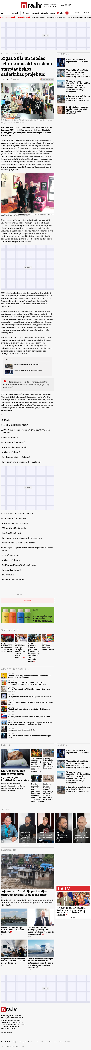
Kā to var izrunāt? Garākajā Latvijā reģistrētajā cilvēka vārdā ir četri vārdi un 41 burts (48, 791)
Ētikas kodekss (53, 1042)
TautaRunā (35, 13)
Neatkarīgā (15, 13)
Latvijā (7, 53)
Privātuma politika (22, 1042)
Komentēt (28, 600)
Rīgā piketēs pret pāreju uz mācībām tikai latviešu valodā (29, 710)
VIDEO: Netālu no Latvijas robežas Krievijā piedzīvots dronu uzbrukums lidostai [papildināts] (30, 723)
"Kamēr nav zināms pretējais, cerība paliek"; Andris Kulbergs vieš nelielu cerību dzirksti (41, 930)
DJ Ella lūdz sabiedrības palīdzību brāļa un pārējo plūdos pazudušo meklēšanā (77, 110)
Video (5, 809)
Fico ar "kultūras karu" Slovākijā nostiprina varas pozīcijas (29, 690)
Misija (14, 1042)
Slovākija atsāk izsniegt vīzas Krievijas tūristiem (29, 716)
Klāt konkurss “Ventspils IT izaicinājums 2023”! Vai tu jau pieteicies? (7, 648)
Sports (52, 13)
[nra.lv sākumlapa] (31, 5)
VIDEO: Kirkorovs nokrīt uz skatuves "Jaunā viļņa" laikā (29, 737)
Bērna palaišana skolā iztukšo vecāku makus (48, 647)
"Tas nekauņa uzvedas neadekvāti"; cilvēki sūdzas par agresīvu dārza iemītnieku (36, 765)
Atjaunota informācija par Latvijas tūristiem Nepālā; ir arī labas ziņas (78, 98)
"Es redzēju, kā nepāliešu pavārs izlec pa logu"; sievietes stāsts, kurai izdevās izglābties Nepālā (78, 73)
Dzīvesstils (25, 13)
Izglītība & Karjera (17, 53)
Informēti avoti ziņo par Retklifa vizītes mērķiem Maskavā (12, 929)
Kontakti (67, 1042)
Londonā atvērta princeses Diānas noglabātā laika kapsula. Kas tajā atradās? (29, 677)
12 (24, 657)
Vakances (61, 1042)
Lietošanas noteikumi (34, 1042)
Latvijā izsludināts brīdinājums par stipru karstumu (30, 696)
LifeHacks (44, 13)
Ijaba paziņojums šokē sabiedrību (21, 730)
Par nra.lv (3, 1042)
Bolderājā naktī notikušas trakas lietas (26, 364)
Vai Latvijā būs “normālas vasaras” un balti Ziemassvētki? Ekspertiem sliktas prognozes (27, 683)
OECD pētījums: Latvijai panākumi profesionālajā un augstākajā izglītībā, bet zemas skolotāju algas (34, 652)
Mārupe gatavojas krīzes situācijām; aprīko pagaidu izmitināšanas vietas (15, 775)
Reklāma (9, 1042)
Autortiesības (44, 1042)
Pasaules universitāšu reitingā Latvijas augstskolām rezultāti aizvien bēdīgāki (20, 650)
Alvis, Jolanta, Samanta (51, 6)
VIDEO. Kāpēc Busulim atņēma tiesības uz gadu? (29, 370)
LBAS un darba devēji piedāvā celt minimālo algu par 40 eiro (30, 703)
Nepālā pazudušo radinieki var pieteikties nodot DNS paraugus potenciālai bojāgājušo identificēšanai (37, 792)
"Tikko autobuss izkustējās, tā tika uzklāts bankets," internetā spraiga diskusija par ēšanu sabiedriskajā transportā (78, 86)
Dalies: (19, 594)
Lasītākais (63, 54)
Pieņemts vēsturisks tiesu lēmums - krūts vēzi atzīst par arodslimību (13, 960)
